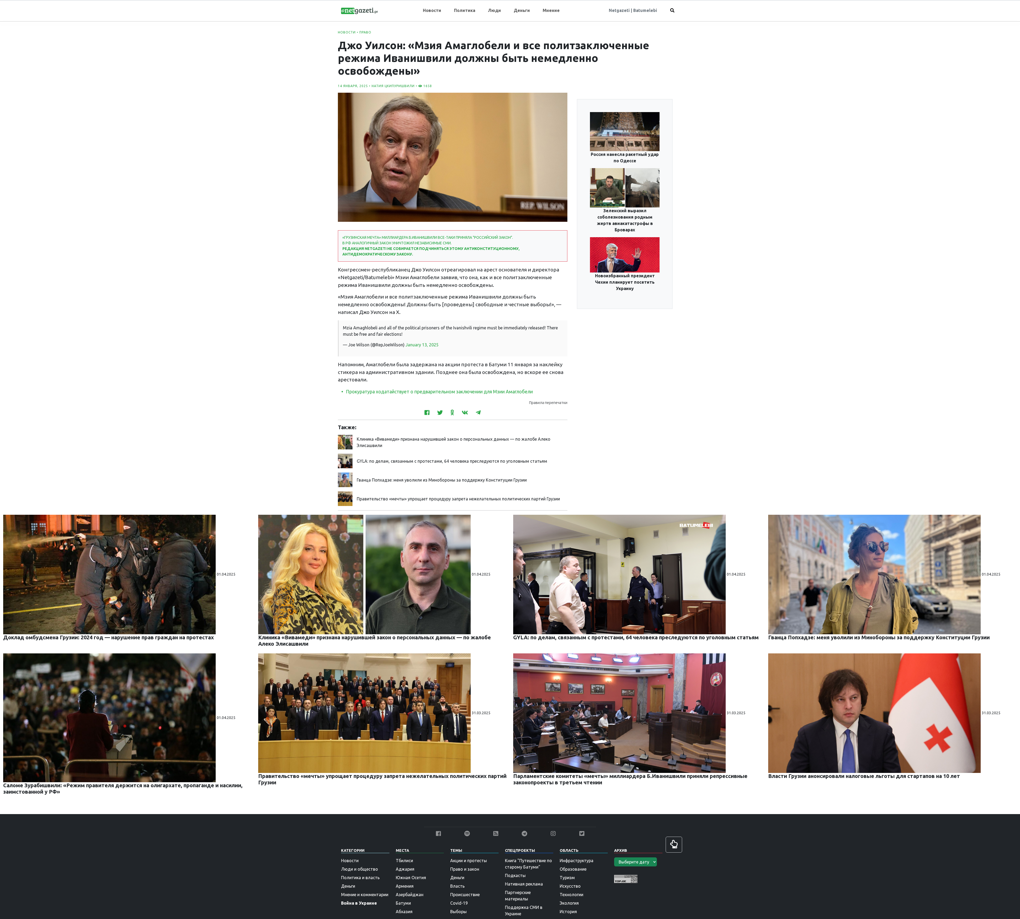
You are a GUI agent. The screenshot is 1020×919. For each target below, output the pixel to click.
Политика (464, 10)
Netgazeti (620, 10)
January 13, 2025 (422, 344)
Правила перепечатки (548, 403)
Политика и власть (360, 877)
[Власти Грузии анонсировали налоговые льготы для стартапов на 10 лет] (875, 712)
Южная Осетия (411, 877)
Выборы (458, 911)
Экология (569, 903)
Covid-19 (459, 903)
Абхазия (404, 911)
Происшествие (465, 894)
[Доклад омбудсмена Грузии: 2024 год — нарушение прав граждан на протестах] (110, 574)
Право (365, 32)
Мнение (551, 10)
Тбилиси (404, 860)
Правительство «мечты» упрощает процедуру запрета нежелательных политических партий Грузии (458, 498)
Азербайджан (409, 894)
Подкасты (515, 875)
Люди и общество (359, 869)
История (568, 911)
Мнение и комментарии (364, 894)
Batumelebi (645, 10)
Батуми (403, 903)
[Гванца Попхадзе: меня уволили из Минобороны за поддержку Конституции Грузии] (345, 479)
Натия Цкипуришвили (393, 86)
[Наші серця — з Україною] (359, 10)
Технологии (571, 894)
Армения (405, 886)
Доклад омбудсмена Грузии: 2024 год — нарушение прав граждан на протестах (108, 637)
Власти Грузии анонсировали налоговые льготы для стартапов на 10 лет (864, 776)
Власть (457, 886)
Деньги (522, 10)
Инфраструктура (576, 860)
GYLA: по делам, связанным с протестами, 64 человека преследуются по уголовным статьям (452, 461)
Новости (432, 10)
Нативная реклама (524, 884)
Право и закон (464, 869)
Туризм (567, 877)
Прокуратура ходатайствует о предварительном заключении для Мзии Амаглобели (439, 391)
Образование (573, 869)
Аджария (405, 869)
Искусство (570, 886)
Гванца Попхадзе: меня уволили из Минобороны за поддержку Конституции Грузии (442, 480)
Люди (494, 10)
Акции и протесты (468, 860)
